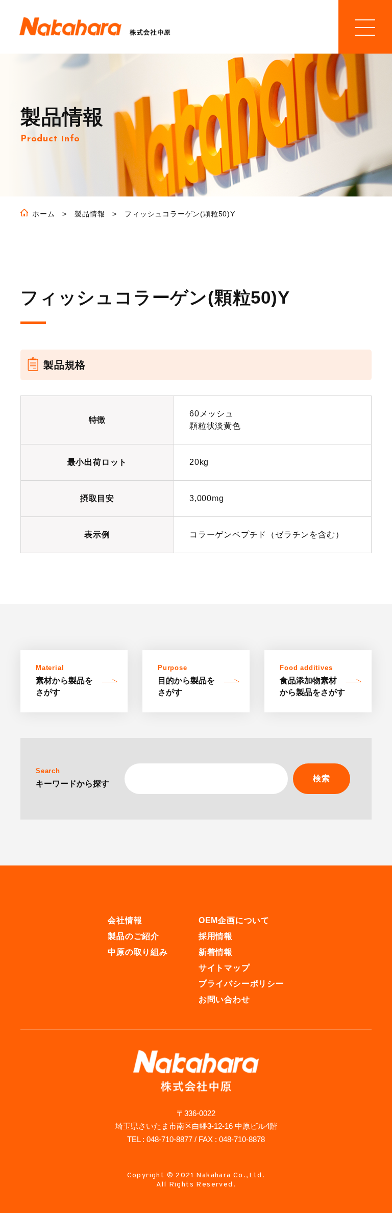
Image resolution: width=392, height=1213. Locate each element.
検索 (321, 778)
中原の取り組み (138, 952)
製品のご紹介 (133, 936)
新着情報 (216, 952)
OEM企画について (234, 920)
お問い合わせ (224, 999)
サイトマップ (224, 967)
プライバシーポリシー (241, 983)
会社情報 (125, 920)
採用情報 (216, 936)
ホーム (43, 214)
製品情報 (90, 214)
